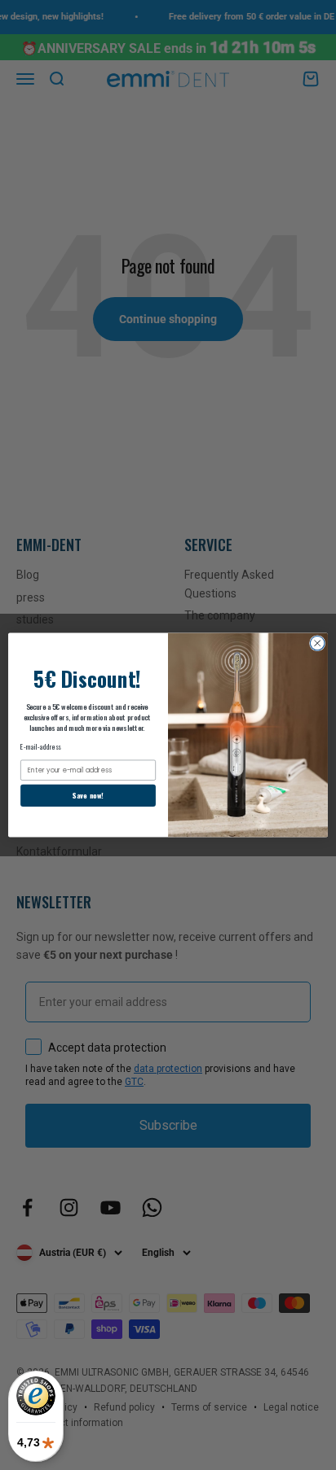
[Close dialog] (317, 643)
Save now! (88, 795)
